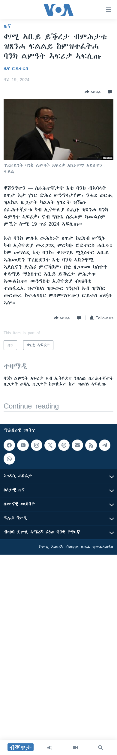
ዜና (7, 26)
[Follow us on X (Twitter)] (50, 445)
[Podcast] (64, 445)
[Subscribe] (77, 445)
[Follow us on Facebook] (9, 445)
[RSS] (91, 445)
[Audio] (50, 747)
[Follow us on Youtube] (22, 445)
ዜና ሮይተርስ (16, 68)
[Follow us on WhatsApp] (9, 458)
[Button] (93, 91)
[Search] (101, 747)
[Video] (75, 747)
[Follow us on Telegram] (104, 445)
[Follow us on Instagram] (36, 445)
